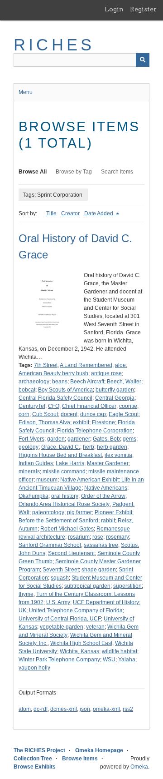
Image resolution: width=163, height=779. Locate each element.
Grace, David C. (60, 447)
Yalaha (126, 659)
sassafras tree (101, 545)
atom (25, 709)
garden (56, 439)
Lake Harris (70, 463)
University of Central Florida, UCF (60, 618)
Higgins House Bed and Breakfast (60, 455)
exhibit (81, 422)
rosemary (117, 537)
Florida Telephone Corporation (95, 430)
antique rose (106, 373)
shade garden (99, 569)
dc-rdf (41, 709)
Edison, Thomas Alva (44, 422)
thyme (26, 594)
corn (24, 414)
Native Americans (105, 488)
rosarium (79, 537)
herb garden (112, 447)
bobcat (27, 390)
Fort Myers (31, 439)
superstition (127, 586)
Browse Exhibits (35, 767)
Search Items (117, 172)
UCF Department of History (106, 602)
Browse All (33, 172)
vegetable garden (61, 627)
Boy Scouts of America (65, 390)
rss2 (128, 709)
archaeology (34, 381)
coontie (128, 406)
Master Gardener (108, 463)
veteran (95, 627)
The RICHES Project (39, 750)
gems (129, 439)
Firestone (103, 422)
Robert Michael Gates (67, 529)
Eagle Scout (124, 414)
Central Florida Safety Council (55, 398)
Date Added (99, 213)
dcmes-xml (63, 709)
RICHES (54, 44)
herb (88, 447)
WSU (109, 659)
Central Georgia (114, 398)
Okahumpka (33, 496)
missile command (64, 471)
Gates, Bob (106, 439)
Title (51, 213)
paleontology (48, 512)
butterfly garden (115, 390)
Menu (26, 92)
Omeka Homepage (99, 750)
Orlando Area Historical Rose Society (64, 504)
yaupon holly (34, 668)
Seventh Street (61, 569)
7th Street (46, 365)
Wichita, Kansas (79, 651)
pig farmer (79, 512)
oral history (64, 496)
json (85, 709)
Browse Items (80, 758)
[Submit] (142, 60)
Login (114, 9)
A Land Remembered (86, 365)
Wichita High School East (81, 643)
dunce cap (93, 414)
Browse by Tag (74, 172)
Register (143, 9)
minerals (29, 471)
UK (22, 610)
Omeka (139, 767)
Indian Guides (36, 463)
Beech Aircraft (87, 381)
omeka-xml (106, 709)
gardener (78, 439)
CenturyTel (32, 406)
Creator (70, 213)
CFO (53, 406)
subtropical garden (87, 586)
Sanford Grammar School (50, 545)
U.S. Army (58, 602)
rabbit (108, 520)
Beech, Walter (124, 381)
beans (59, 381)
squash (60, 578)
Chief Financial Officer (89, 406)
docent (69, 414)
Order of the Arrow (103, 496)
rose (97, 537)
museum (47, 479)
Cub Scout (45, 414)
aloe (120, 365)
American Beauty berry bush (53, 373)
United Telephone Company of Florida (76, 610)
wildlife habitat (119, 651)
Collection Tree (33, 758)
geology (28, 447)
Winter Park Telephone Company (59, 659)
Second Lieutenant (71, 553)
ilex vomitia (118, 455)
